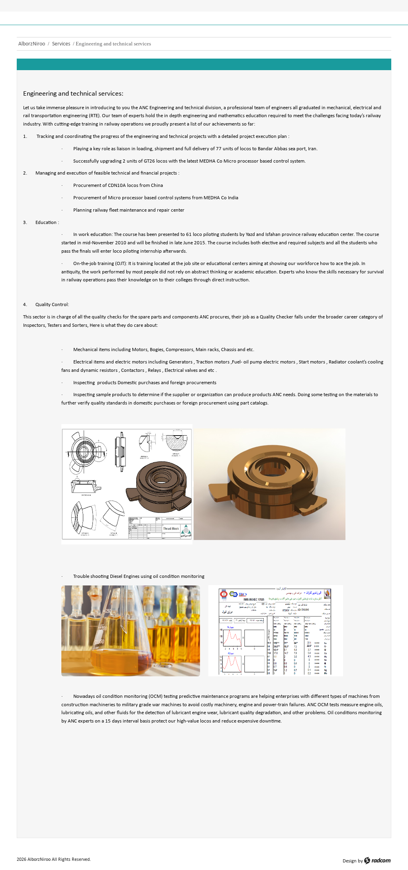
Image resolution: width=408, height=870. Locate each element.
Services (61, 44)
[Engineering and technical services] (72, 733)
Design (350, 861)
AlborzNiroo (31, 44)
